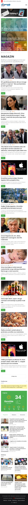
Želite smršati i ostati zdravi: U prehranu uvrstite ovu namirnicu (12, 331)
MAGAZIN (3, 19)
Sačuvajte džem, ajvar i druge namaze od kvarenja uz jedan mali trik (13, 300)
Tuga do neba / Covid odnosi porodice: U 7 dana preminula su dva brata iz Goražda (18, 449)
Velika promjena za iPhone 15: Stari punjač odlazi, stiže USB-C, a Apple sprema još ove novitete (13, 361)
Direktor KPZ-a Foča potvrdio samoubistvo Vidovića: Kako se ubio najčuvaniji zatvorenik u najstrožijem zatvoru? (17, 429)
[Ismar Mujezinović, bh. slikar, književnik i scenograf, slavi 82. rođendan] (14, 225)
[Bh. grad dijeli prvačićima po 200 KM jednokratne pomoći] (7, 461)
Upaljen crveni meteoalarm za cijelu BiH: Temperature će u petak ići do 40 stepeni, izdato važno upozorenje (20, 486)
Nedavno (14, 414)
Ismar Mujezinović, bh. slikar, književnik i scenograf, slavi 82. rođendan (11, 238)
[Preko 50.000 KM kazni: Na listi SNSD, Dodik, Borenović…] (7, 477)
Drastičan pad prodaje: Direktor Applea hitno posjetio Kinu (19, 50)
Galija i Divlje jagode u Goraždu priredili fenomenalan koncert (12, 207)
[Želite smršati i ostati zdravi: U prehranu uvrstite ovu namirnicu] (14, 319)
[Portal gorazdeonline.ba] (6, 5)
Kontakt (9, 500)
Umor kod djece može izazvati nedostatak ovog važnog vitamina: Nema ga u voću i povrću (13, 269)
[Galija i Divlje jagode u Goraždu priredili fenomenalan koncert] (14, 195)
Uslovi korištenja (21, 500)
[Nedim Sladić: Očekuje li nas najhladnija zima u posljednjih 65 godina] (4, 436)
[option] (14, 34)
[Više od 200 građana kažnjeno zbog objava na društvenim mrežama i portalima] (21, 461)
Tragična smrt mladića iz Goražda (18, 441)
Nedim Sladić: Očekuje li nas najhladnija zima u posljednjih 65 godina (18, 436)
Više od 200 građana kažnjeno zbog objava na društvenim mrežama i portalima (21, 468)
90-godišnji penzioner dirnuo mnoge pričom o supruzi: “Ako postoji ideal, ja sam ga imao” (14, 29)
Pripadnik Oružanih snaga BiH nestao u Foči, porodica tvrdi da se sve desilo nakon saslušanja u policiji (18, 421)
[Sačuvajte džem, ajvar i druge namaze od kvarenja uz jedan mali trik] (14, 288)
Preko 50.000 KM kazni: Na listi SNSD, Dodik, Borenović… (7, 484)
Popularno (5, 414)
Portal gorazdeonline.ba (20, 498)
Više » (3, 93)
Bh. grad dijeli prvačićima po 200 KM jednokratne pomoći (6, 468)
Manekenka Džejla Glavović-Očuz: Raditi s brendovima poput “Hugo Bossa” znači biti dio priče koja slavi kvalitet (13, 39)
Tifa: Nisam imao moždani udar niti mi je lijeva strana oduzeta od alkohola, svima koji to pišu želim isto (14, 148)
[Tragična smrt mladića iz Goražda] (4, 443)
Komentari (22, 414)
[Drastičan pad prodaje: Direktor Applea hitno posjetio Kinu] (20, 46)
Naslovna (4, 52)
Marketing (14, 500)
